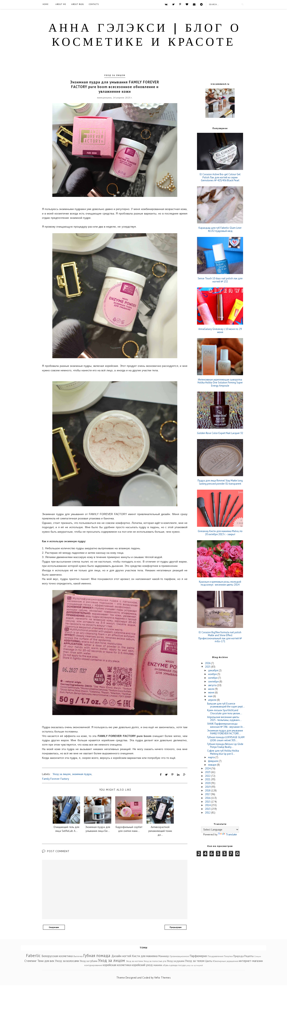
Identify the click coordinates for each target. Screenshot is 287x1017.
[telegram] (201, 4)
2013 (208, 809)
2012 (208, 812)
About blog (77, 4)
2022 (208, 776)
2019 (208, 786)
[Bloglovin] (187, 4)
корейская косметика (117, 965)
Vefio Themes (162, 977)
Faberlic (33, 955)
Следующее (54, 927)
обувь (165, 965)
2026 (208, 663)
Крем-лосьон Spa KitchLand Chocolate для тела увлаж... (224, 712)
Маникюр (163, 956)
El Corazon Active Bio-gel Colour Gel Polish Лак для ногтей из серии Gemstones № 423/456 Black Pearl (220, 177)
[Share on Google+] (184, 774)
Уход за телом (194, 961)
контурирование (93, 965)
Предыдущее (176, 927)
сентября (213, 681)
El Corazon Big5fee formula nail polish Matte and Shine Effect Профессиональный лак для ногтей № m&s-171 (220, 637)
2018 (208, 790)
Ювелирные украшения (225, 961)
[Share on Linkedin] (178, 774)
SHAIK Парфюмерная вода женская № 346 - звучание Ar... (226, 725)
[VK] (166, 4)
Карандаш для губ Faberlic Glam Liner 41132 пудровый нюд (220, 229)
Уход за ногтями (134, 961)
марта (211, 757)
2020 (208, 783)
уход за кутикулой (194, 965)
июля (211, 689)
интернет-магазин (251, 961)
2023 (208, 772)
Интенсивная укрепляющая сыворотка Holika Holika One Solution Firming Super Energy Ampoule (220, 382)
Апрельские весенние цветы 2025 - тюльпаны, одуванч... (224, 718)
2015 (208, 801)
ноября (212, 674)
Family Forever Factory (55, 778)
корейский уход (142, 965)
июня (211, 692)
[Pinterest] (180, 4)
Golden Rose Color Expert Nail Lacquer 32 (220, 433)
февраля (213, 761)
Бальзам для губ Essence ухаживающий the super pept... (226, 705)
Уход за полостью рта (155, 961)
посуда (182, 965)
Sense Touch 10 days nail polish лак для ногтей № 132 (220, 280)
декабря (213, 670)
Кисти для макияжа (145, 956)
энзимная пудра (81, 774)
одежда (173, 965)
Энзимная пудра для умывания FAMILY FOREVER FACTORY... (225, 732)
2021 (208, 779)
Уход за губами (88, 961)
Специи (257, 956)
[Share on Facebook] (161, 774)
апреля (212, 700)
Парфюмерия (198, 956)
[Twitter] (173, 4)
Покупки (228, 956)
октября (213, 677)
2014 (208, 805)
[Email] (194, 4)
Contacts (94, 4)
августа (212, 685)
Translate (231, 834)
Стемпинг (30, 961)
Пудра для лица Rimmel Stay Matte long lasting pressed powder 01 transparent (220, 482)
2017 (208, 794)
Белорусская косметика (57, 956)
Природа (238, 956)
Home (46, 4)
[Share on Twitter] (166, 774)
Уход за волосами (67, 961)
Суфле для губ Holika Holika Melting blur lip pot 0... (223, 752)
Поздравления (215, 956)
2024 (208, 768)
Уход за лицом (114, 75)
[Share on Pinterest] (172, 774)
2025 (208, 666)
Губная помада (96, 955)
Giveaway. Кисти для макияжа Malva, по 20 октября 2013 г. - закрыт (220, 533)
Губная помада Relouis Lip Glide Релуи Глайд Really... (225, 745)
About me (60, 4)
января (212, 764)
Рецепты (249, 956)
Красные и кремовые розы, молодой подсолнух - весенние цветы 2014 (220, 583)
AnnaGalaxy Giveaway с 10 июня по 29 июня (220, 331)
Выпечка (78, 956)
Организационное (179, 956)
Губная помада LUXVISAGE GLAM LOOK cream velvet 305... (225, 739)
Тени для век (45, 961)
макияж (157, 965)
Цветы (208, 961)
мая (210, 696)
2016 (208, 798)
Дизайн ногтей (121, 956)
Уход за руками (175, 961)
